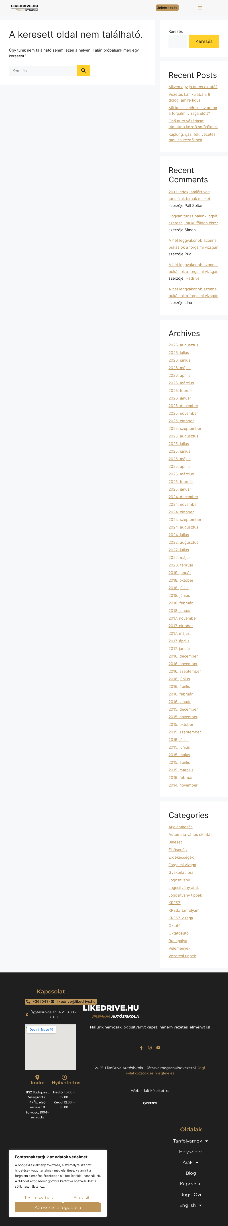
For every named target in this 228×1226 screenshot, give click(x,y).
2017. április (179, 641)
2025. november (183, 413)
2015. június (179, 747)
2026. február (181, 390)
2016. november (183, 664)
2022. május (180, 557)
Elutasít (81, 1197)
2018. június (179, 595)
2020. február (181, 565)
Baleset (175, 842)
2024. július (179, 535)
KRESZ (175, 903)
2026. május (180, 368)
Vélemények (179, 948)
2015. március (181, 770)
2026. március (181, 383)
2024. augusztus (183, 527)
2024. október (181, 512)
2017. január (179, 648)
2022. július (179, 550)
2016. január (180, 701)
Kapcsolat (191, 1183)
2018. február (181, 603)
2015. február (181, 777)
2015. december (183, 709)
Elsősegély (178, 849)
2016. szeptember (185, 671)
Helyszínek (191, 1151)
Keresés (176, 31)
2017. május (179, 633)
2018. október (181, 580)
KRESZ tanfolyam (184, 910)
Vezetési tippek (182, 956)
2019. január (180, 572)
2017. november (183, 618)
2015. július (179, 739)
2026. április (179, 375)
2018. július (179, 588)
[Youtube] (158, 1048)
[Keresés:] (43, 71)
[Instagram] (150, 1048)
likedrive (192, 278)
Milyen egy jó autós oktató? (193, 87)
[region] (58, 1183)
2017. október (181, 626)
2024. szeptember (185, 519)
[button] (200, 7)
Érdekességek (181, 857)
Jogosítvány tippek (185, 895)
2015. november (183, 717)
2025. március (181, 474)
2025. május (180, 459)
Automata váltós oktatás (190, 834)
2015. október (181, 724)
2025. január (180, 489)
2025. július (179, 443)
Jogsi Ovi (191, 1194)
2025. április (179, 466)
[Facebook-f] (141, 1048)
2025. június (179, 451)
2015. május (179, 755)
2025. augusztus (183, 436)
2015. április (179, 762)
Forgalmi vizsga (182, 865)
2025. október (181, 421)
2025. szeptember (185, 428)
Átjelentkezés (181, 827)
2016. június (179, 679)
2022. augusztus (183, 542)
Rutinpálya (178, 941)
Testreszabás (38, 1197)
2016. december (183, 656)
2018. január (180, 610)
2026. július (179, 352)
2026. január (180, 398)
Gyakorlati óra (181, 872)
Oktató (175, 925)
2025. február (181, 481)
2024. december (183, 497)
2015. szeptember (185, 732)
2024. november (183, 504)
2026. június (179, 360)
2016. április (179, 686)
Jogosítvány (179, 880)
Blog (191, 1173)
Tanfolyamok (187, 1141)
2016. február (181, 694)
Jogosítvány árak (184, 887)
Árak (188, 1162)
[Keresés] (83, 70)
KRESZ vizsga (181, 918)
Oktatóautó (179, 933)
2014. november (183, 785)
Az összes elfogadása (58, 1207)
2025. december (183, 406)
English (187, 1205)
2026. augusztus (183, 345)
